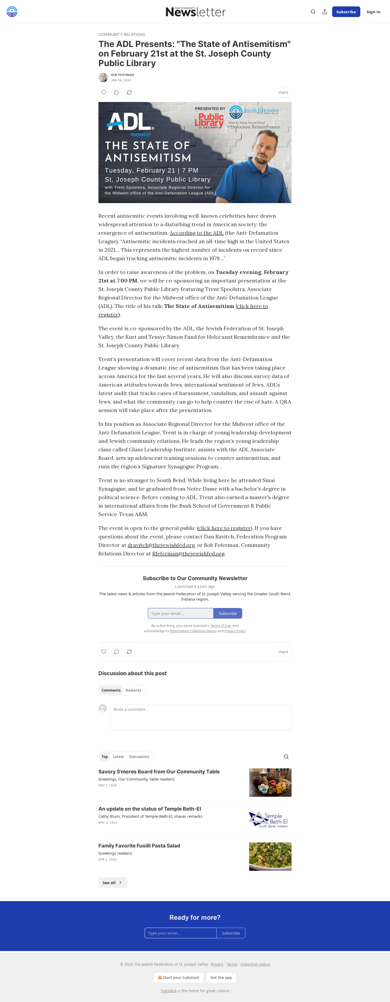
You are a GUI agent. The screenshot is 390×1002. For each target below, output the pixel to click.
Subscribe (346, 11)
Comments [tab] (111, 690)
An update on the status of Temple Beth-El (149, 809)
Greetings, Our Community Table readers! (136, 779)
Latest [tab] (118, 756)
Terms (232, 964)
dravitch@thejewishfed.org (161, 545)
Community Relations (121, 34)
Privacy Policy (235, 630)
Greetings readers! (115, 853)
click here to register (224, 528)
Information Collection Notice (193, 630)
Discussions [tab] (139, 756)
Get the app (221, 977)
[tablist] (121, 690)
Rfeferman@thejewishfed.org (188, 553)
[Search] (313, 11)
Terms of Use (220, 625)
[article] (195, 782)
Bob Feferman (122, 75)
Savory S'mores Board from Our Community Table (159, 772)
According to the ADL (197, 232)
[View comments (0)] (116, 92)
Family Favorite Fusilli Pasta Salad (139, 846)
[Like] (103, 92)
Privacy (217, 964)
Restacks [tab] (133, 690)
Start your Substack (181, 977)
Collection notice (255, 964)
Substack (169, 990)
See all (109, 882)
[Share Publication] (324, 11)
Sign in (373, 11)
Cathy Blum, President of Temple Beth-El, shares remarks (150, 816)
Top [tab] (105, 756)
